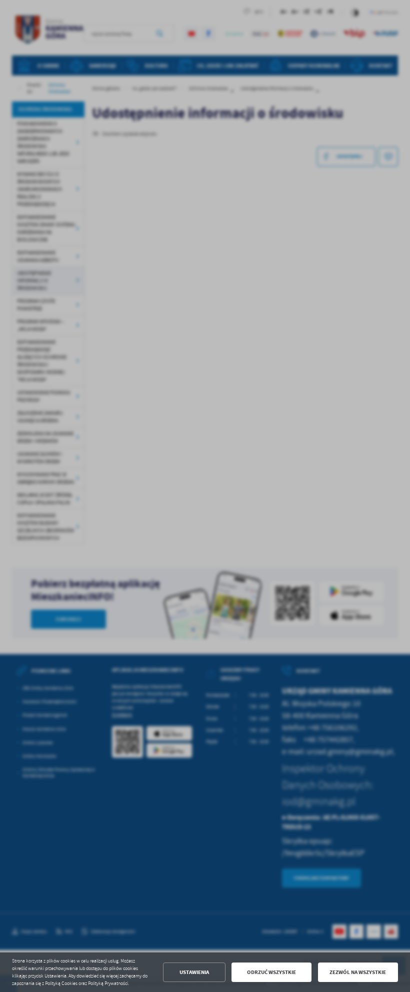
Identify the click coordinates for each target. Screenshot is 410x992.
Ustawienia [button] (194, 972)
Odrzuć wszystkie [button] (271, 972)
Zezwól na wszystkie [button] (358, 972)
